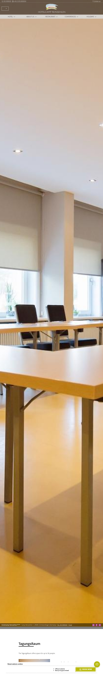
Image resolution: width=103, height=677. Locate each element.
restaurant (50, 17)
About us (30, 17)
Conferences (70, 17)
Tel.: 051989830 (62, 625)
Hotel (10, 17)
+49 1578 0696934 (20, 1)
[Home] (51, 8)
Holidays (90, 17)
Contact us (97, 1)
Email (70, 625)
